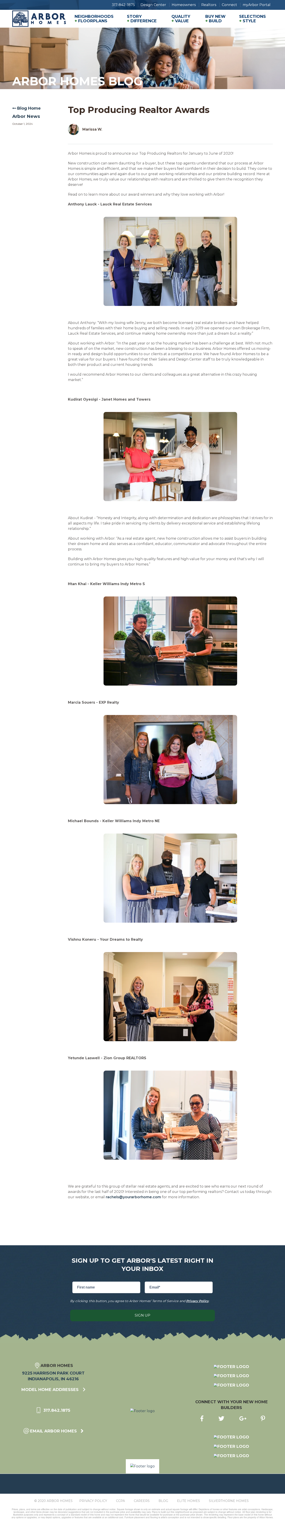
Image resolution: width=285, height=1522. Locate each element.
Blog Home (29, 108)
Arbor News (26, 116)
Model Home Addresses (50, 1389)
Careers (142, 1501)
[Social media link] (200, 1417)
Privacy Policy (197, 1301)
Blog (163, 1501)
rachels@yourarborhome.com (133, 1197)
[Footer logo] (231, 1366)
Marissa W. (92, 129)
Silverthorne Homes (229, 1501)
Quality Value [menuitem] (180, 18)
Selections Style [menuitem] (252, 18)
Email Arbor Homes (53, 1431)
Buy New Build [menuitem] (215, 18)
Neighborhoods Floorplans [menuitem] (94, 18)
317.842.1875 (56, 1410)
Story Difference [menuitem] (142, 18)
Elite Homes (188, 1501)
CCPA (120, 1501)
